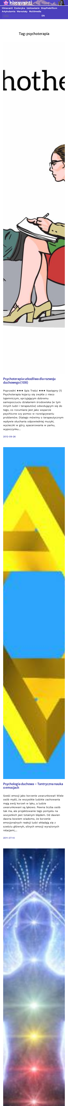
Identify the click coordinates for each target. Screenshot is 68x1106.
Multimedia (35, 11)
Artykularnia (8, 11)
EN (43, 15)
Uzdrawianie (33, 8)
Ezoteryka (19, 8)
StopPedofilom (49, 8)
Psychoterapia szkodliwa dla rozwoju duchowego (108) (29, 380)
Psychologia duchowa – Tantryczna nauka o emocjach (33, 785)
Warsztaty (22, 11)
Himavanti (7, 8)
